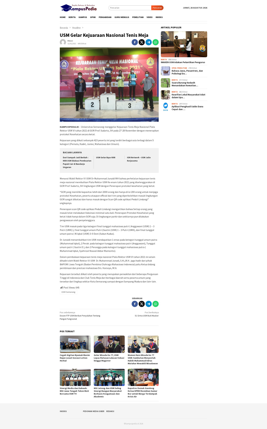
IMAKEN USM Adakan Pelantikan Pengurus (183, 62)
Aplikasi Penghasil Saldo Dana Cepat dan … (187, 108)
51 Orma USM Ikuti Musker (147, 314)
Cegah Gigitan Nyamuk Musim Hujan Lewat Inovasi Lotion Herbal (75, 358)
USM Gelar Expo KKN (105, 157)
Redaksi (110, 411)
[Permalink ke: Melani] (63, 42)
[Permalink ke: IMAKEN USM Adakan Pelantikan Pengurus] (184, 44)
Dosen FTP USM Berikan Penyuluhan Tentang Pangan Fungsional (80, 315)
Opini (174, 68)
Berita (164, 59)
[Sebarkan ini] (135, 42)
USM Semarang (68, 292)
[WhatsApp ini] (156, 42)
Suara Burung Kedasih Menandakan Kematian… (185, 84)
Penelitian (182, 68)
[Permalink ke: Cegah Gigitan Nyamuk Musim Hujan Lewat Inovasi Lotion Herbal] (75, 344)
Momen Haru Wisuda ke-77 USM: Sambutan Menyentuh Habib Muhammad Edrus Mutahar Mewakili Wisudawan (143, 359)
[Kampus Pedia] (78, 7)
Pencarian (157, 7)
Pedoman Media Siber (93, 411)
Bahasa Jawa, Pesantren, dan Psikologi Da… (187, 72)
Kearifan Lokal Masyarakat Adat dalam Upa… (188, 96)
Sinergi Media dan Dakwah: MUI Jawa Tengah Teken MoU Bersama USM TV (74, 391)
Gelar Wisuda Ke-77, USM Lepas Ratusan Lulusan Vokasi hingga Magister (109, 358)
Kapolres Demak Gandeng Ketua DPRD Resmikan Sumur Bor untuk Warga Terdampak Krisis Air (142, 392)
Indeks (63, 411)
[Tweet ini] (142, 42)
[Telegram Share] (149, 42)
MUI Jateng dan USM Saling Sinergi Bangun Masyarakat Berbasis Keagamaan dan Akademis (108, 392)
